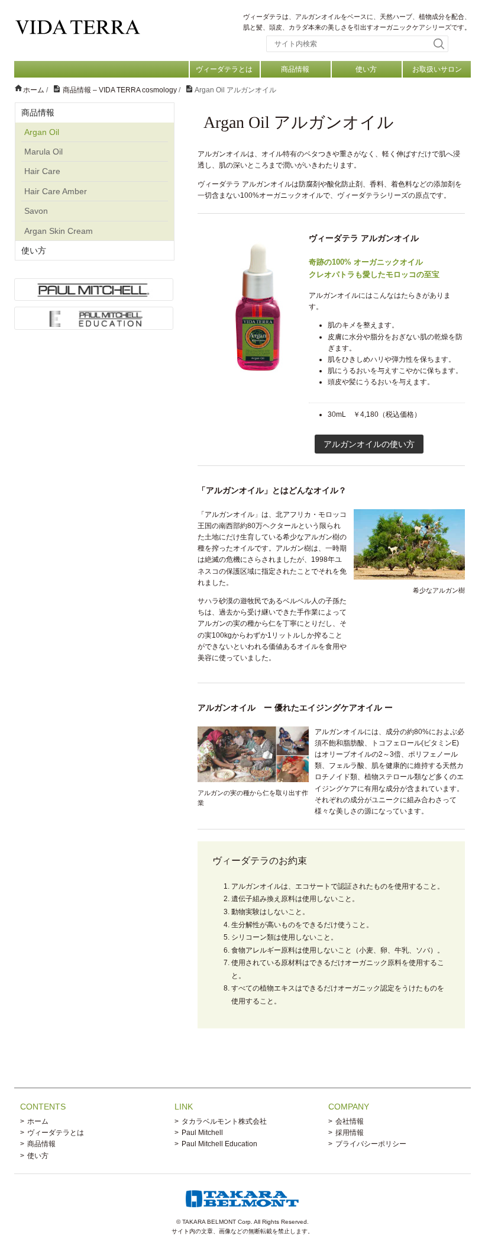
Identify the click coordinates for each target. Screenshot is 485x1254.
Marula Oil (43, 151)
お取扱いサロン (437, 69)
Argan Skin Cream (58, 231)
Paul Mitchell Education (219, 1144)
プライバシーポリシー (370, 1144)
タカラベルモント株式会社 (224, 1121)
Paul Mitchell (202, 1132)
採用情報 (349, 1132)
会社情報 (349, 1121)
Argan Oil (41, 132)
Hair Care (42, 171)
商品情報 (295, 69)
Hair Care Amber (55, 191)
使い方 (366, 69)
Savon (36, 211)
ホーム (37, 1121)
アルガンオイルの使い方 (369, 444)
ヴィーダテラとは (224, 69)
